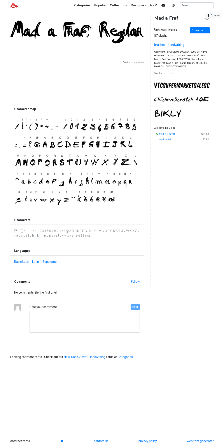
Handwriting (97, 357)
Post (135, 306)
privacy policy (147, 441)
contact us (101, 441)
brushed (160, 45)
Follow (135, 281)
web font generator (200, 441)
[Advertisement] (77, 84)
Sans (74, 357)
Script (83, 357)
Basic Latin (21, 261)
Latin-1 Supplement (46, 261)
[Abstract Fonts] (14, 5)
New (67, 357)
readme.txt (165, 139)
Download (198, 30)
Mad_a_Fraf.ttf (167, 134)
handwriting (176, 45)
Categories (125, 357)
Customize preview (133, 62)
